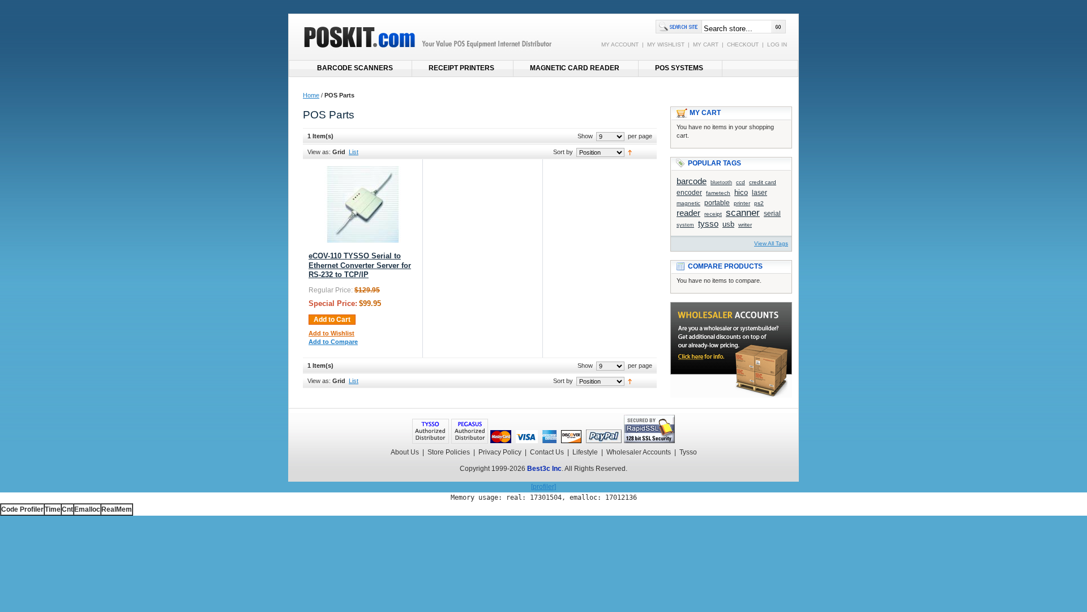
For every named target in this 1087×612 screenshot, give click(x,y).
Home (311, 95)
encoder (689, 192)
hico (741, 192)
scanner (743, 212)
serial (772, 213)
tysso (708, 223)
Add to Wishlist (331, 333)
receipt (713, 214)
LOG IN (777, 44)
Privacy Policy (499, 452)
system (685, 225)
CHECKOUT (743, 44)
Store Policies (448, 452)
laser (759, 192)
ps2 (759, 203)
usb (728, 224)
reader (688, 213)
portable (717, 202)
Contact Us (547, 452)
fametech (718, 193)
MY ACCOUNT (620, 44)
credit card (762, 182)
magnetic (688, 203)
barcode (692, 181)
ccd (740, 182)
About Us (405, 452)
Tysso (688, 452)
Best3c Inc (544, 469)
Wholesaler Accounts (638, 452)
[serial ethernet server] (362, 240)
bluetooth (721, 182)
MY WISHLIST (665, 44)
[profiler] (543, 487)
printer (742, 203)
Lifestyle (585, 452)
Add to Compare (333, 341)
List (353, 151)
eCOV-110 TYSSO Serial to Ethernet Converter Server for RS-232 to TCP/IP (360, 265)
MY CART (705, 44)
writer (745, 225)
